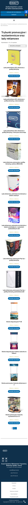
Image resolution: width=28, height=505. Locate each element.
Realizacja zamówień (14, 491)
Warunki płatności (14, 494)
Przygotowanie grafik (14, 496)
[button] (14, 20)
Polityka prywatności (14, 500)
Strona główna (4, 24)
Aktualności (14, 483)
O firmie (14, 485)
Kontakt (14, 488)
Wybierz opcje (14, 76)
